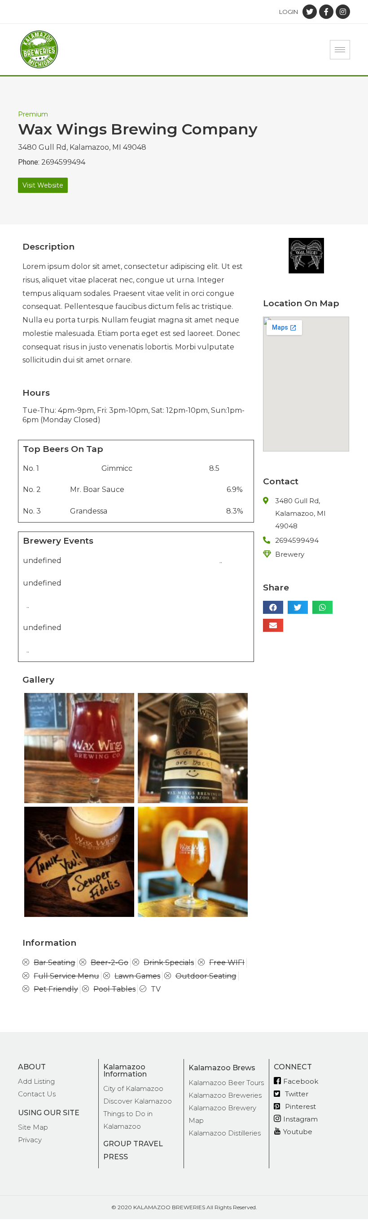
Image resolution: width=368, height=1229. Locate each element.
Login (288, 11)
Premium (33, 114)
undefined (42, 560)
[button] (43, 185)
